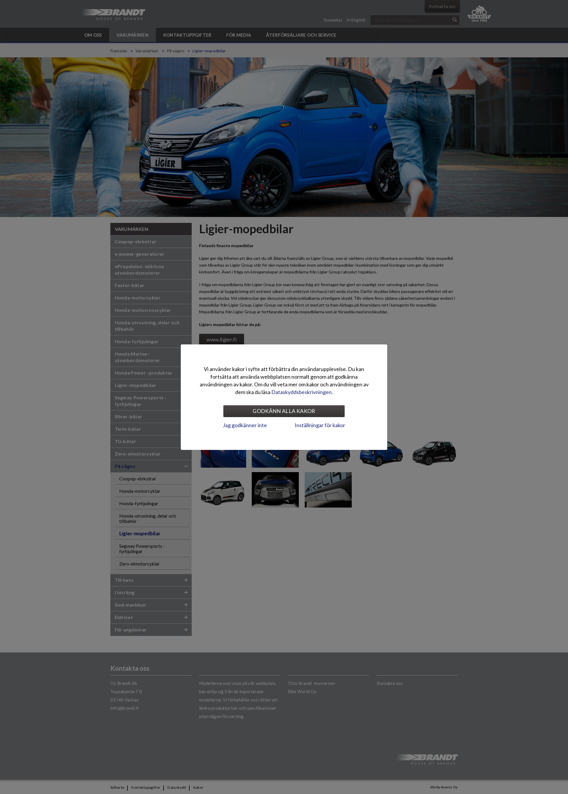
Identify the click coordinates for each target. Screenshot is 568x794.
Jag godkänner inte (245, 425)
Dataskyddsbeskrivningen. (302, 392)
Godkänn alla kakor (284, 411)
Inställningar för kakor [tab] (320, 425)
